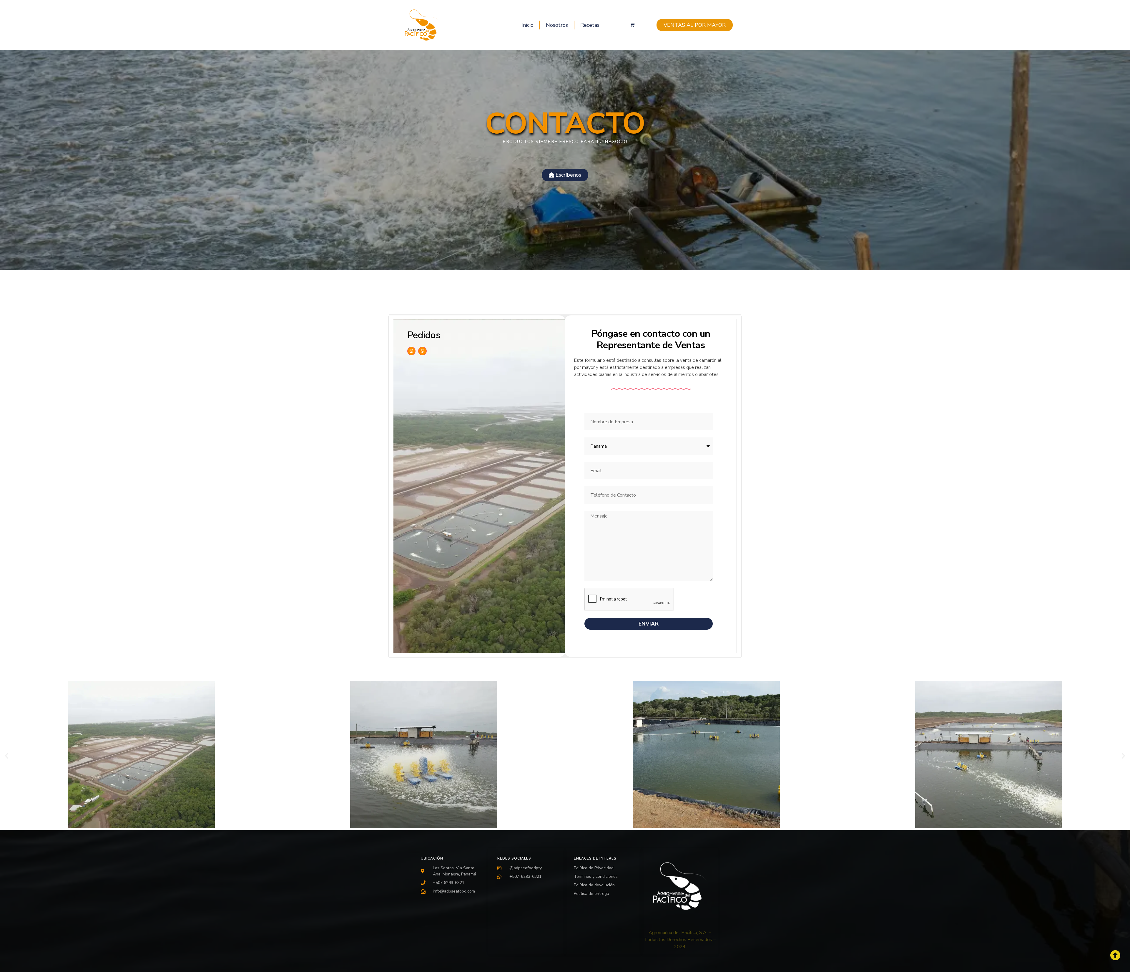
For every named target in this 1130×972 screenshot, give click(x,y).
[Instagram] (411, 351)
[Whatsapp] (422, 351)
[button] (6, 755)
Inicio (527, 25)
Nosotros (557, 25)
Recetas (589, 25)
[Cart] (632, 25)
